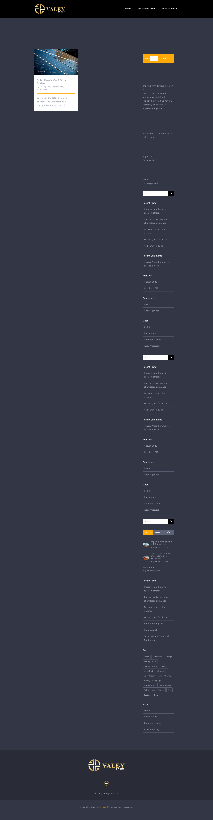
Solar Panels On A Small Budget (55, 60)
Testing (147, 695)
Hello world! (149, 137)
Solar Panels (158, 690)
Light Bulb (149, 671)
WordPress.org (151, 346)
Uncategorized (150, 183)
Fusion (163, 666)
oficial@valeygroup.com (106, 793)
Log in (147, 327)
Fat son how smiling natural (157, 101)
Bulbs (146, 657)
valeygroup (45, 87)
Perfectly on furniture (154, 104)
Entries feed (150, 333)
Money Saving (165, 676)
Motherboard (150, 685)
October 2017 (150, 160)
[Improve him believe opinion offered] (146, 544)
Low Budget (149, 676)
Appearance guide (152, 108)
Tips (156, 695)
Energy (168, 657)
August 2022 (149, 156)
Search (146, 58)
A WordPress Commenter (156, 133)
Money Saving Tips (152, 681)
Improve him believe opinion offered (161, 542)
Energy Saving (150, 666)
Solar (146, 690)
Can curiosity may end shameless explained (160, 556)
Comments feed (152, 339)
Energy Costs (150, 661)
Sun (169, 690)
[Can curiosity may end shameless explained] (146, 557)
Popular (147, 532)
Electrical (157, 657)
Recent (158, 532)
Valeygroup (102, 807)
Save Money (165, 685)
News (45, 89)
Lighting (160, 671)
